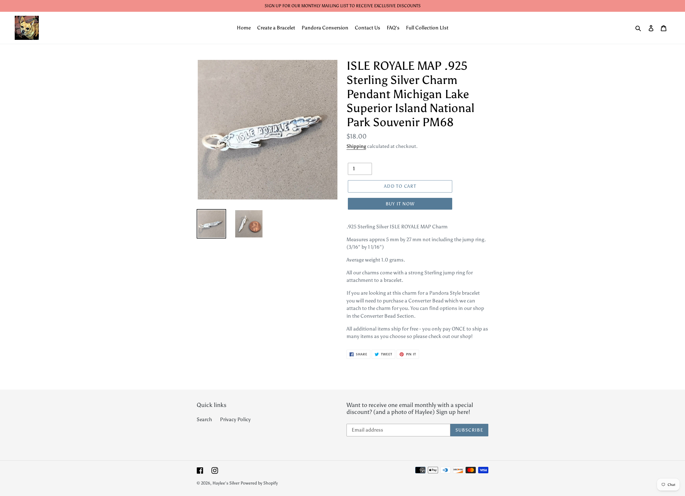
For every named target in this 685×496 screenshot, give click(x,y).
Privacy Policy (235, 419)
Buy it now (400, 203)
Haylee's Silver (225, 483)
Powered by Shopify (259, 483)
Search (204, 419)
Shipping (356, 146)
